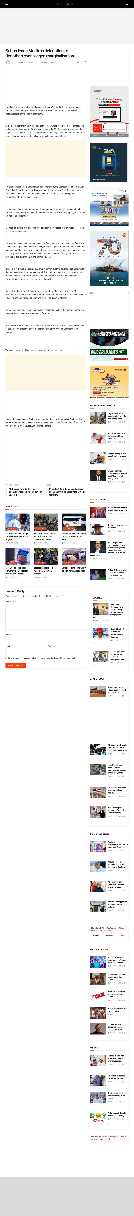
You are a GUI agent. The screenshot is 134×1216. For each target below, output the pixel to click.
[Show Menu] (6, 4)
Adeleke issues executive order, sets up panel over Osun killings (118, 844)
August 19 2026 (115, 531)
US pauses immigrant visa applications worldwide (117, 790)
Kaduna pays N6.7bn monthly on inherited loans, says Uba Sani (116, 864)
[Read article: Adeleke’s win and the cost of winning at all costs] (98, 1097)
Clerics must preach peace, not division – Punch (116, 977)
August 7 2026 (114, 579)
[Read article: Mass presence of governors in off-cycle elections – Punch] (98, 962)
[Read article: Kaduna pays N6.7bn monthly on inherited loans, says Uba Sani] (98, 866)
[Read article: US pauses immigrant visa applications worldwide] (98, 792)
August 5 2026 (114, 1119)
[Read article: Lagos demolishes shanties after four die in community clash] (98, 418)
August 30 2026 (12, 543)
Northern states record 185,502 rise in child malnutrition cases (45, 536)
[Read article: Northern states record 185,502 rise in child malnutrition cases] (46, 522)
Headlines (45, 62)
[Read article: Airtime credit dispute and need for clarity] (98, 1117)
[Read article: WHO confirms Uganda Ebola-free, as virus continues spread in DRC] (98, 749)
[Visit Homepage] (67, 4)
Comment (10, 601)
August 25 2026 (115, 459)
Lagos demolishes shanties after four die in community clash (118, 416)
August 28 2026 (69, 543)
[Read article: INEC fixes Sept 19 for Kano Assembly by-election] (98, 438)
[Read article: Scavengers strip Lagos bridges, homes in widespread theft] (100, 656)
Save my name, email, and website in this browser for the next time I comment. (42, 658)
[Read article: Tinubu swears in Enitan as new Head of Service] (98, 512)
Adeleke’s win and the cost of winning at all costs (117, 1095)
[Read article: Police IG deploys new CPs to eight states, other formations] (98, 574)
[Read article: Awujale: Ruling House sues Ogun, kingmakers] (98, 458)
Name (8, 634)
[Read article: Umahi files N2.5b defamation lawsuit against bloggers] (100, 633)
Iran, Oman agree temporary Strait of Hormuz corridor (116, 810)
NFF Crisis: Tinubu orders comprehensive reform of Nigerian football (17, 571)
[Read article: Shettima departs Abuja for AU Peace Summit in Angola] (17, 522)
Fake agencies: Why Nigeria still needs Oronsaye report (116, 1058)
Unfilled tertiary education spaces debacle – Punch (115, 1027)
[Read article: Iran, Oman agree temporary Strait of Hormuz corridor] (98, 812)
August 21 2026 (115, 1014)
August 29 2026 (115, 850)
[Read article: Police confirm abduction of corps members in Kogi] (74, 522)
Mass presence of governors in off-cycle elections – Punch (117, 960)
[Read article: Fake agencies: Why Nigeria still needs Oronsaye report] (98, 1060)
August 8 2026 (96, 559)
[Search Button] (127, 4)
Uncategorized (56, 62)
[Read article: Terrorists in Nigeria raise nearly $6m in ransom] (46, 556)
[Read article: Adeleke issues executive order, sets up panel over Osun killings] (98, 846)
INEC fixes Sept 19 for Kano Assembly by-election (117, 436)
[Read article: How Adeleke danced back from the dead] (98, 1080)
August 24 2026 (115, 482)
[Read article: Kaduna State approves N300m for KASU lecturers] (98, 906)
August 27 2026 (69, 574)
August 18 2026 (115, 1101)
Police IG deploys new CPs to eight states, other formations (117, 572)
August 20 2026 (115, 1033)
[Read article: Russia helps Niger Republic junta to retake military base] (98, 691)
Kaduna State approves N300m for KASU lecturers (117, 904)
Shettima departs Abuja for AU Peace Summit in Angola (16, 536)
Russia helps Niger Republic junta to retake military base (117, 689)
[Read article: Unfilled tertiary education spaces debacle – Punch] (98, 1028)
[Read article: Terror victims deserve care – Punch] (98, 1013)
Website (51, 646)
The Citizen (18, 62)
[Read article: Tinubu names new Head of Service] (98, 529)
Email (8, 646)
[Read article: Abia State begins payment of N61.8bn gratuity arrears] (98, 886)
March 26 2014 (32, 62)
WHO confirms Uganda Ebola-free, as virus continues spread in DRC (118, 747)
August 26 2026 (117, 640)
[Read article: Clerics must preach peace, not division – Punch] (98, 979)
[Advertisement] (67, 26)
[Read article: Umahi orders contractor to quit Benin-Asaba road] (74, 556)
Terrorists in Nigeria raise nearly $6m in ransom (43, 571)
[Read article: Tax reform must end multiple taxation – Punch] (98, 996)
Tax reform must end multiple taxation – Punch (116, 994)
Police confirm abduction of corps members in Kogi (74, 536)
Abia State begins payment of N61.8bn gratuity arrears (116, 884)
